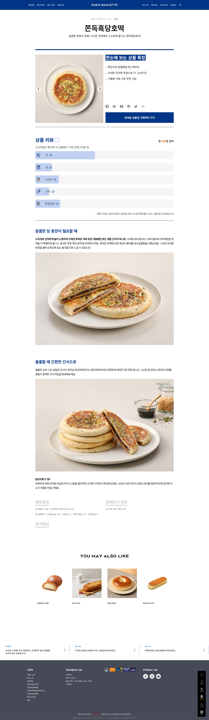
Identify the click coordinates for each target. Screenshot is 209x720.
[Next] (99, 88)
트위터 (135, 106)
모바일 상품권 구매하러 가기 (139, 117)
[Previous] (38, 88)
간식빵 (116, 19)
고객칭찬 (68, 684)
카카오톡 (114, 106)
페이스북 (107, 106)
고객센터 (68, 675)
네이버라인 (128, 106)
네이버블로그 (121, 106)
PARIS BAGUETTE (104, 5)
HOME (93, 19)
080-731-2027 (70, 678)
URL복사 (143, 106)
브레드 (109, 19)
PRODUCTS (101, 19)
